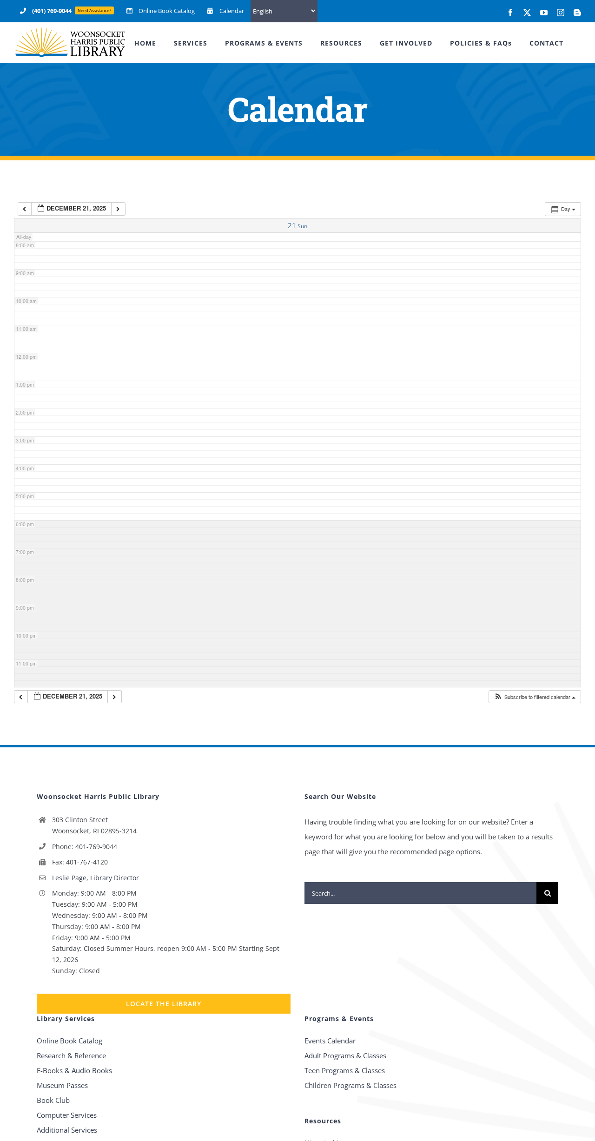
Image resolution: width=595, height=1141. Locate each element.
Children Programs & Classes (350, 1085)
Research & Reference (71, 1055)
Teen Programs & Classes (344, 1070)
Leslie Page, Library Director (95, 877)
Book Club (53, 1100)
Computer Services (67, 1115)
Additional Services (67, 1129)
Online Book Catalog (69, 1040)
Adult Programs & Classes (345, 1055)
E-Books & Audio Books (74, 1070)
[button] (534, 697)
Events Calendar (330, 1040)
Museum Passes (62, 1085)
